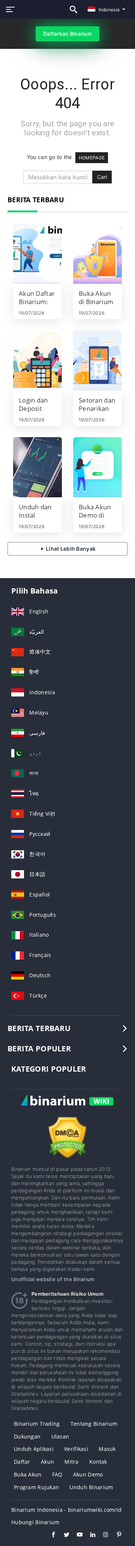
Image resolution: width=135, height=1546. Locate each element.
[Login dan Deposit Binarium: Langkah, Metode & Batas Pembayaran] (37, 360)
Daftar (22, 1461)
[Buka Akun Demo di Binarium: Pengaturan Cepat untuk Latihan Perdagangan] (97, 467)
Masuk (107, 1448)
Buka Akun (28, 1474)
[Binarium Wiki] (67, 1108)
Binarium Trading (37, 1423)
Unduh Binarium (91, 1487)
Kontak (98, 1461)
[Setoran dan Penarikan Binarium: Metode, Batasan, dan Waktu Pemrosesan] (97, 360)
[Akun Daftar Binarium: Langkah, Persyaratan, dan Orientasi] (37, 254)
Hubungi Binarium (35, 1522)
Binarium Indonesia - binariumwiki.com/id (66, 1509)
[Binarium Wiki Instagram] (102, 1535)
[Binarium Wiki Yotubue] (75, 1535)
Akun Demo (88, 1474)
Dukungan (27, 1436)
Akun (47, 1461)
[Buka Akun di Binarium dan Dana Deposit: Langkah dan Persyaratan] (97, 254)
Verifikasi (76, 1448)
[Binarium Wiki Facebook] (49, 1535)
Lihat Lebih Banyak (70, 548)
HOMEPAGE (92, 158)
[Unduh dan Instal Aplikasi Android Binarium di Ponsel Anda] (37, 467)
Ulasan (60, 1436)
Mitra (71, 1461)
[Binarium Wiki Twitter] (62, 1535)
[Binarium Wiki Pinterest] (115, 1535)
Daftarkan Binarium (67, 33)
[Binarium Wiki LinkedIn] (89, 1535)
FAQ (57, 1474)
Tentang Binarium (93, 1423)
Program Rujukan (36, 1487)
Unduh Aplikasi (34, 1448)
